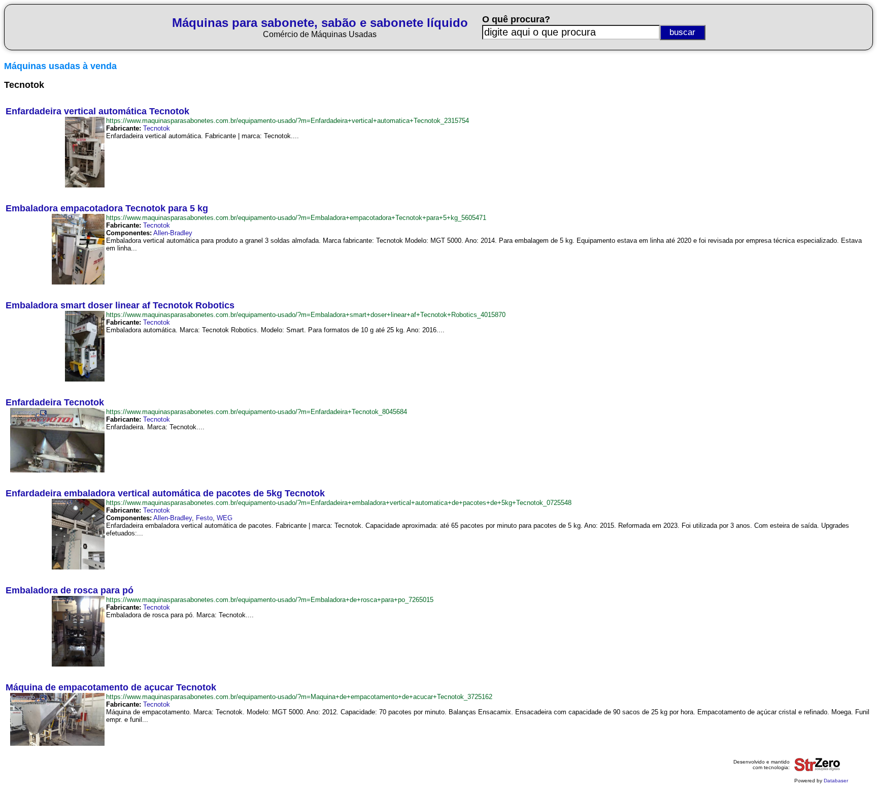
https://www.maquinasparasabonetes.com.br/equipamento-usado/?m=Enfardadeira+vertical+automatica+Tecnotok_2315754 (287, 120)
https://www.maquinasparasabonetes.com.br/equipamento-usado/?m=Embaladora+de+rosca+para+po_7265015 (269, 600)
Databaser (836, 780)
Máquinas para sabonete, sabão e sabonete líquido (320, 22)
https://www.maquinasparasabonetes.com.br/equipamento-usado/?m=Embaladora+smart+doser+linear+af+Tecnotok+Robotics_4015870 (305, 315)
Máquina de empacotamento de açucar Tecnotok (111, 687)
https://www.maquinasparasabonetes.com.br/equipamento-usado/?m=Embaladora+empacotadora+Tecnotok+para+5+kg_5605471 (296, 217)
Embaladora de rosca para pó (69, 590)
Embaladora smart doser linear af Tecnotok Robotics (120, 305)
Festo (204, 518)
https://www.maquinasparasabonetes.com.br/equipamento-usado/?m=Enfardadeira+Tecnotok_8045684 (256, 412)
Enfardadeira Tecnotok (55, 402)
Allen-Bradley (172, 233)
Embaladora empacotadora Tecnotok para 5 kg (107, 208)
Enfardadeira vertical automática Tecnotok (97, 111)
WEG (224, 518)
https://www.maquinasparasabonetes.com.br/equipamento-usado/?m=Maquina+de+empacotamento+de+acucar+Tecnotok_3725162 (299, 697)
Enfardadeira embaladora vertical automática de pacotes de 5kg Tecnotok (165, 493)
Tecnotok (156, 128)
